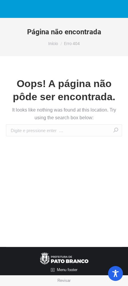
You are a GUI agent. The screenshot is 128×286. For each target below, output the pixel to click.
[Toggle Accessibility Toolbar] (115, 273)
